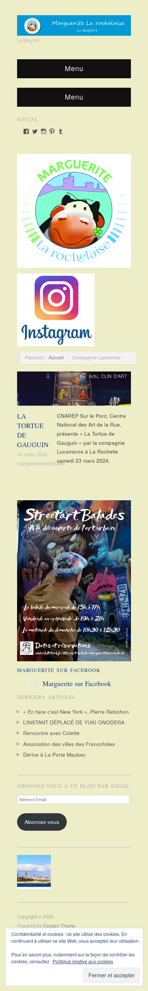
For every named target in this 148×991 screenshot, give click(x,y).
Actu (93, 376)
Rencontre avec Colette (51, 733)
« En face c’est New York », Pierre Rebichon (76, 711)
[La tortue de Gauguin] (74, 390)
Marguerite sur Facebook (59, 670)
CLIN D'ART (114, 376)
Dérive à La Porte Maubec (54, 754)
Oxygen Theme (59, 925)
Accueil (56, 357)
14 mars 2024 (32, 454)
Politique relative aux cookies (83, 961)
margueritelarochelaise (41, 463)
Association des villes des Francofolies (69, 744)
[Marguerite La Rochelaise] (74, 23)
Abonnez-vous (42, 821)
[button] (36, 872)
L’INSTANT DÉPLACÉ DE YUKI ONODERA (73, 722)
